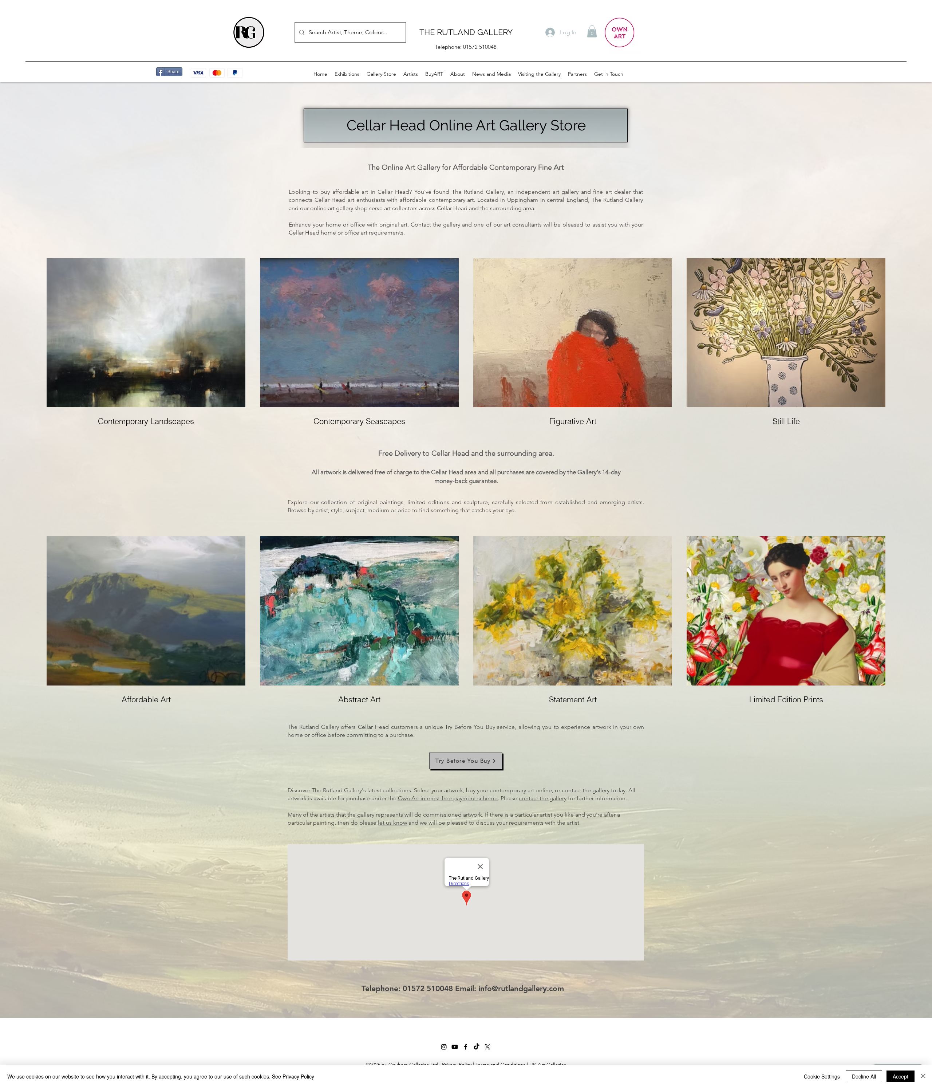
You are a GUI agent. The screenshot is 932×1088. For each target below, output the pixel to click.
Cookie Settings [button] (822, 1076)
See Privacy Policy (293, 1076)
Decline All (864, 1076)
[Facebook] (465, 1046)
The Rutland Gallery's (339, 790)
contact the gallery (542, 798)
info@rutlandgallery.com (521, 988)
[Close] (923, 1076)
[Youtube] (454, 1046)
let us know (392, 822)
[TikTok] (476, 1046)
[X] (487, 1046)
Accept (900, 1076)
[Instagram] (443, 1046)
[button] (592, 31)
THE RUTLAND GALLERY (466, 32)
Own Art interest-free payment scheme (448, 798)
